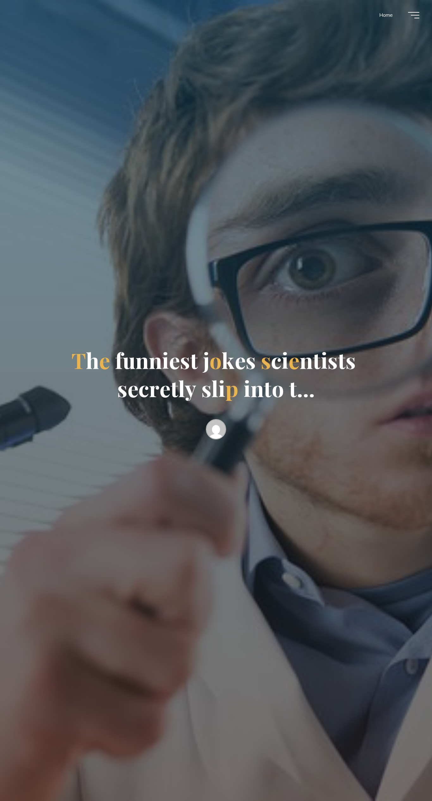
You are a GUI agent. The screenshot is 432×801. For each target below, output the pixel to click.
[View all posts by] (216, 430)
